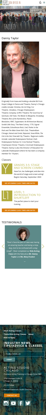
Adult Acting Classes (12, 331)
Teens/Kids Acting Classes (15, 334)
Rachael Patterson (11, 389)
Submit (9, 360)
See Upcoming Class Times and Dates (20, 183)
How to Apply (9, 337)
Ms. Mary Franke (28, 257)
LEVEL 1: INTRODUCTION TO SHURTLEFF (27, 195)
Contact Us (12, 395)
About (31, 334)
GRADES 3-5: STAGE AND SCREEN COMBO (28, 166)
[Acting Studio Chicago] (4, 3)
